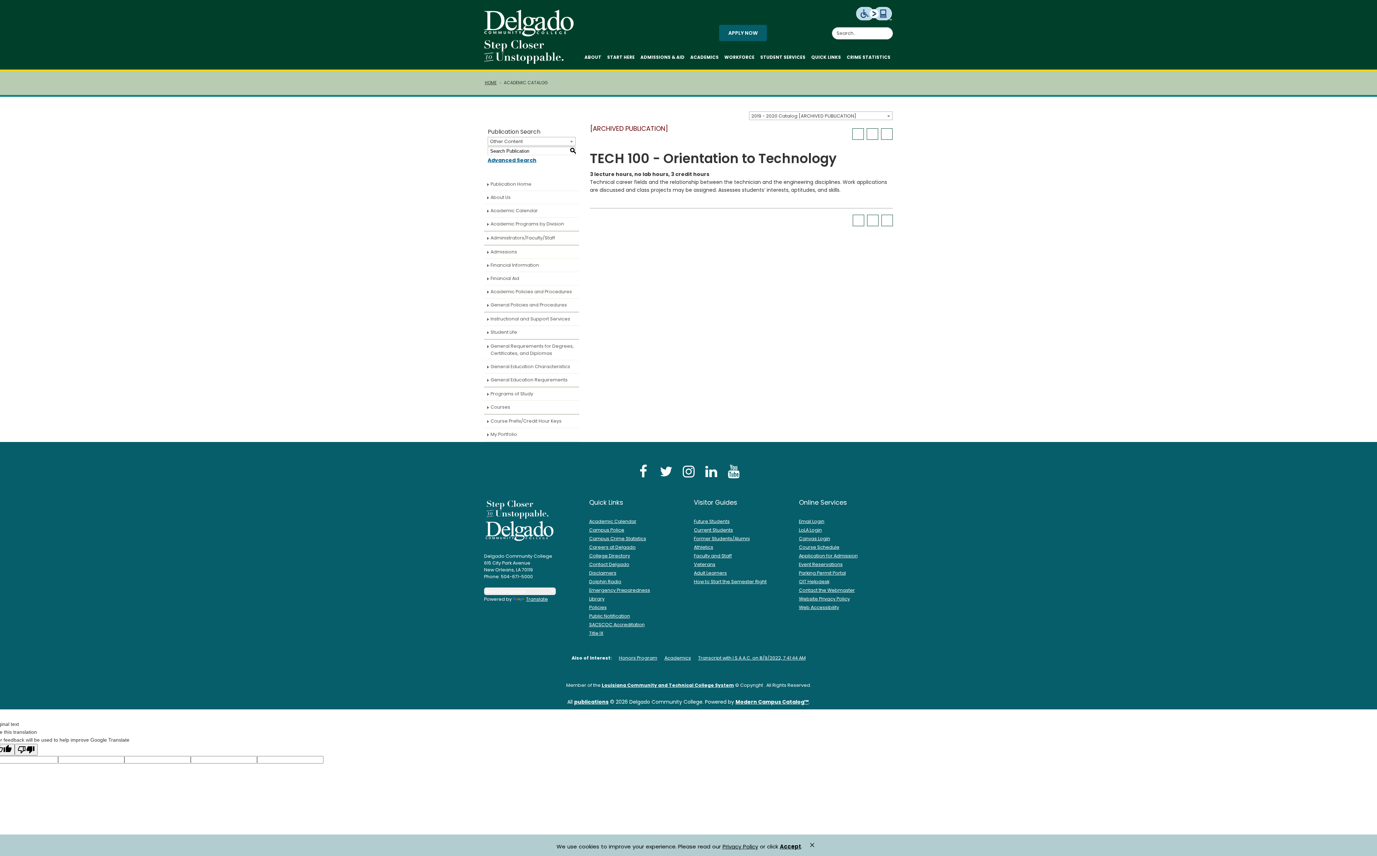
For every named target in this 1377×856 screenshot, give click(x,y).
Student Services (782, 57)
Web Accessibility (819, 607)
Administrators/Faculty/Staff (523, 238)
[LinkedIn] (711, 471)
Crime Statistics (868, 57)
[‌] (531, 34)
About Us (501, 197)
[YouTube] (733, 471)
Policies (598, 607)
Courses (500, 407)
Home (491, 83)
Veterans (704, 564)
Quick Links (826, 57)
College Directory (609, 556)
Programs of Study (512, 394)
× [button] (812, 845)
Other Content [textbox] (506, 141)
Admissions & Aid (662, 57)
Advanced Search (512, 160)
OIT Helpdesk (814, 582)
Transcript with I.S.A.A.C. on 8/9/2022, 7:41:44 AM (752, 658)
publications (591, 701)
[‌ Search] (888, 29)
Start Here (621, 57)
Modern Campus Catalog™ (772, 701)
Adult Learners (710, 573)
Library (597, 599)
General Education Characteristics (530, 366)
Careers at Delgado (612, 547)
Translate (537, 599)
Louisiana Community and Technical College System (668, 685)
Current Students (713, 530)
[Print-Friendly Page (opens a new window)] (872, 134)
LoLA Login (810, 530)
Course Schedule (819, 547)
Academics (704, 57)
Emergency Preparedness (619, 590)
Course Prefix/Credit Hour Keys (526, 421)
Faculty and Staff (713, 556)
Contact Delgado (609, 564)
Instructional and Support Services (530, 319)
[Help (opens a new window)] (887, 134)
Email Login (811, 521)
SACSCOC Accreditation (617, 625)
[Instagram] (688, 471)
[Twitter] (666, 471)
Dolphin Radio (605, 582)
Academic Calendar (514, 211)
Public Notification (609, 616)
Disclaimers (602, 573)
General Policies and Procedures (529, 305)
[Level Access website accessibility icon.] (874, 13)
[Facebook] (643, 471)
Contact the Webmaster (827, 590)
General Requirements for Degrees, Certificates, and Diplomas (532, 349)
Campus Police (606, 530)
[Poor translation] (26, 750)
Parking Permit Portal (822, 573)
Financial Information (515, 265)
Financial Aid (505, 278)
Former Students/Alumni (722, 539)
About (593, 57)
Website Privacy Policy (824, 599)
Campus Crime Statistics (617, 539)
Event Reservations (821, 564)
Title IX (596, 633)
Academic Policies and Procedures (531, 292)
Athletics (703, 547)
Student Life (504, 332)
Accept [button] (790, 846)
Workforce (739, 57)
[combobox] (821, 115)
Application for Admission (828, 556)
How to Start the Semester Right (730, 582)
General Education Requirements (529, 380)
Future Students (712, 521)
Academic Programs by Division (527, 224)
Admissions (504, 252)
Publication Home (511, 184)
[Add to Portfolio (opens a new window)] (858, 134)
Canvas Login (814, 539)
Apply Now (743, 33)
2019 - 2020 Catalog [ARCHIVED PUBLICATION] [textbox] (803, 116)
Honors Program (638, 658)
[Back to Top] (1364, 847)
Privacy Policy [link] (740, 846)
